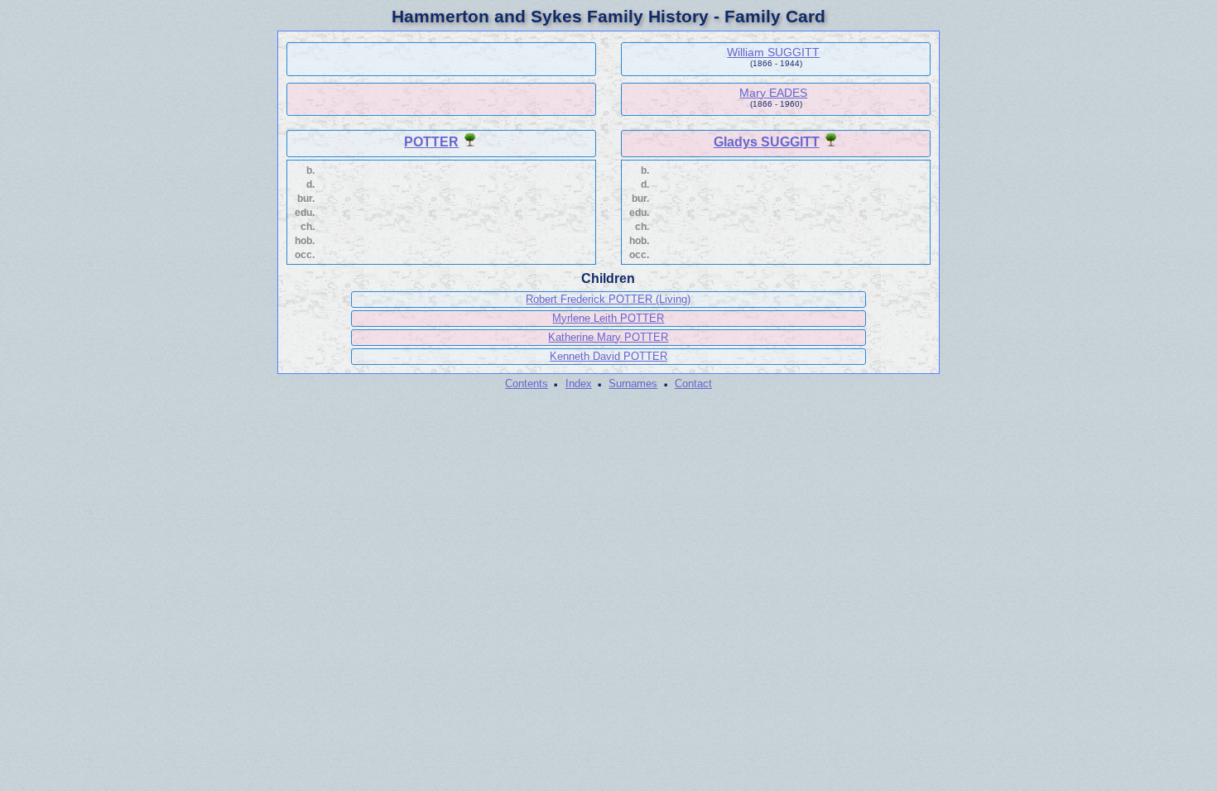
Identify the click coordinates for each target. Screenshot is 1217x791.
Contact (693, 383)
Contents (526, 383)
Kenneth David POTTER (608, 356)
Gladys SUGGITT (767, 142)
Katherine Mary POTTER (608, 337)
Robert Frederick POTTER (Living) (608, 299)
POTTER (431, 142)
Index (578, 383)
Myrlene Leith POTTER (608, 318)
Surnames (632, 383)
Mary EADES (773, 92)
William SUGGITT (773, 52)
